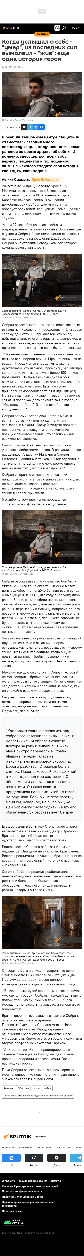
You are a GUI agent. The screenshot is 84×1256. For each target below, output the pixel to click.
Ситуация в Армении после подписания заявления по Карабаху (38, 1095)
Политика (64, 1147)
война (47, 1088)
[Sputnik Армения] (11, 29)
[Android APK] (14, 1222)
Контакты (55, 1181)
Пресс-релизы (23, 1186)
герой (36, 1088)
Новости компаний (46, 1186)
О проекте (8, 1181)
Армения (8, 1088)
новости (8, 1147)
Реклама (7, 1186)
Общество (23, 1088)
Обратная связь (11, 1211)
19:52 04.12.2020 (12, 67)
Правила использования (32, 1181)
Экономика (44, 1147)
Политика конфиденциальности (22, 1191)
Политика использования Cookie (22, 1196)
